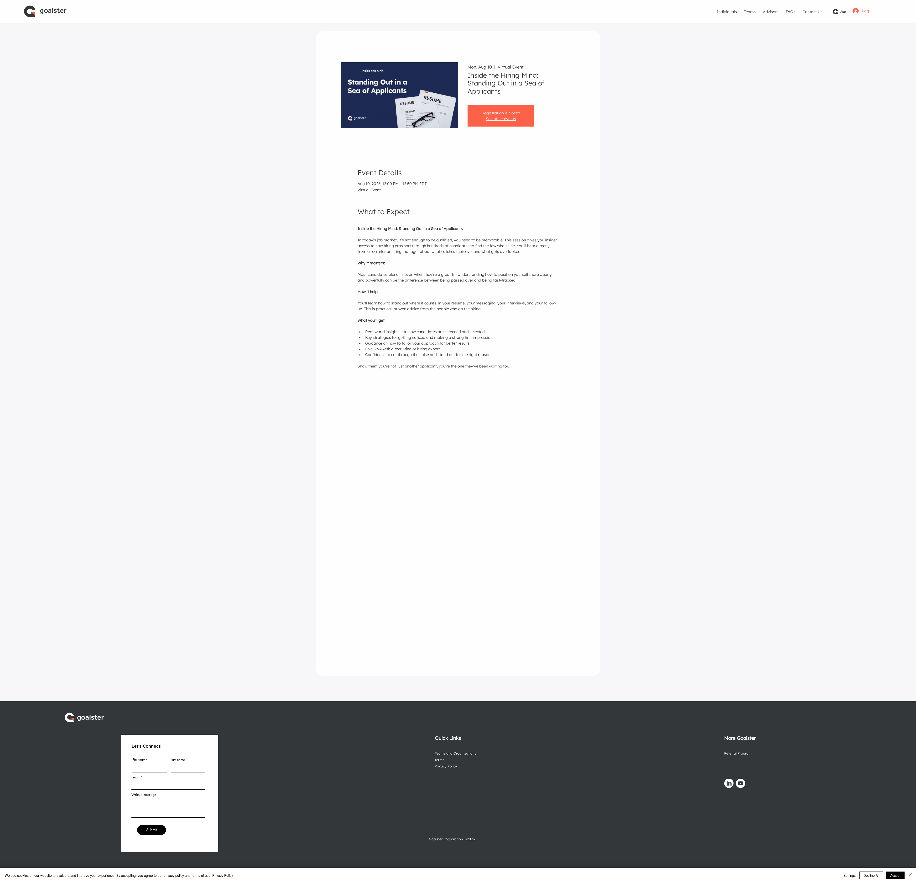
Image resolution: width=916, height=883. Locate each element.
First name (139, 759)
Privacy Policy (446, 766)
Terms (439, 760)
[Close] (910, 875)
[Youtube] (740, 783)
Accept (895, 875)
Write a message (143, 794)
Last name (178, 759)
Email (135, 777)
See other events (501, 118)
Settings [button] (849, 875)
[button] (726, 12)
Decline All (871, 875)
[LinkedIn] (729, 783)
